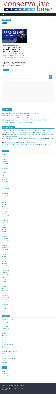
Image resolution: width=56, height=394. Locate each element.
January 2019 (5, 211)
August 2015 (5, 304)
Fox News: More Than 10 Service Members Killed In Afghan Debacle (18, 122)
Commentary (5, 322)
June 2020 (4, 172)
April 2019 (4, 204)
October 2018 (5, 218)
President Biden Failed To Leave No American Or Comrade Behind (17, 115)
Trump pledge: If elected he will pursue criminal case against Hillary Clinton (13, 49)
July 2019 (4, 197)
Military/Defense (5, 346)
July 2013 (4, 311)
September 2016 (5, 274)
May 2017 (4, 256)
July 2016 (4, 279)
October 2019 (5, 191)
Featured (5, 45)
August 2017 (5, 250)
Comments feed (5, 375)
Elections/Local (5, 328)
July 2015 (4, 306)
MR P (3, 138)
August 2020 (5, 168)
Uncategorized (5, 362)
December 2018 (5, 213)
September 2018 (5, 220)
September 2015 (5, 302)
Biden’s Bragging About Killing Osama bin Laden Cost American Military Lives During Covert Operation (26, 120)
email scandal (12, 57)
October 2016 (5, 272)
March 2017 (4, 261)
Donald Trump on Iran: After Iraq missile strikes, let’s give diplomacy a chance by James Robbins (28, 132)
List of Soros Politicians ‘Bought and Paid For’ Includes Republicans (20, 142)
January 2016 (5, 293)
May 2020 (4, 175)
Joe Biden (4, 342)
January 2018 (5, 238)
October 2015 (5, 299)
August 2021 (5, 157)
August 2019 (5, 195)
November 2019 (5, 188)
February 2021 (5, 161)
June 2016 (4, 281)
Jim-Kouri (16, 53)
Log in (3, 371)
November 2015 (5, 297)
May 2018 (4, 229)
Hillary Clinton (18, 57)
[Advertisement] (28, 91)
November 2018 (5, 215)
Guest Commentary (6, 337)
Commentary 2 (5, 324)
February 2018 (5, 236)
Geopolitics (4, 335)
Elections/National (6, 331)
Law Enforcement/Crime (7, 344)
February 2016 (5, 290)
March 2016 (4, 288)
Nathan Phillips (5, 349)
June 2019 (4, 200)
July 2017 (4, 252)
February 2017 (5, 263)
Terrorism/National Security (8, 358)
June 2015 (4, 308)
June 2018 (4, 227)
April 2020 (4, 177)
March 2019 (4, 206)
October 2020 (5, 163)
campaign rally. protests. (7, 319)
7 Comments (22, 53)
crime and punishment (13, 55)
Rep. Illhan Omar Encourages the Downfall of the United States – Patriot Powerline (21, 144)
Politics (10, 45)
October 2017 (5, 245)
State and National (6, 356)
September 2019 (5, 193)
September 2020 (5, 166)
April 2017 (4, 259)
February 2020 (5, 181)
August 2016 (5, 277)
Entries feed (4, 373)
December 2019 (5, 186)
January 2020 (5, 184)
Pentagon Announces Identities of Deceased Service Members (16, 117)
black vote (6, 55)
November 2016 (5, 270)
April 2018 (4, 231)
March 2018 (4, 234)
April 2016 (4, 286)
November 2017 (5, 243)
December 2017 (5, 240)
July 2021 (4, 159)
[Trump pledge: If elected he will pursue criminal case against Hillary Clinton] (14, 30)
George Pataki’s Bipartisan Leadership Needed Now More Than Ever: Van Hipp (20, 113)
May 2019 (4, 202)
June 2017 (4, 254)
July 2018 (4, 225)
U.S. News (16, 45)
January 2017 (5, 265)
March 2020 (4, 179)
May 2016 (4, 284)
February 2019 (5, 209)
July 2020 (4, 170)
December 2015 (5, 295)
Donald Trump (6, 57)
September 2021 (5, 154)
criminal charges (22, 55)
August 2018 (5, 222)
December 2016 (5, 268)
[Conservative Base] (28, 1)
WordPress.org (5, 378)
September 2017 (5, 247)
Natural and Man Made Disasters (9, 351)
